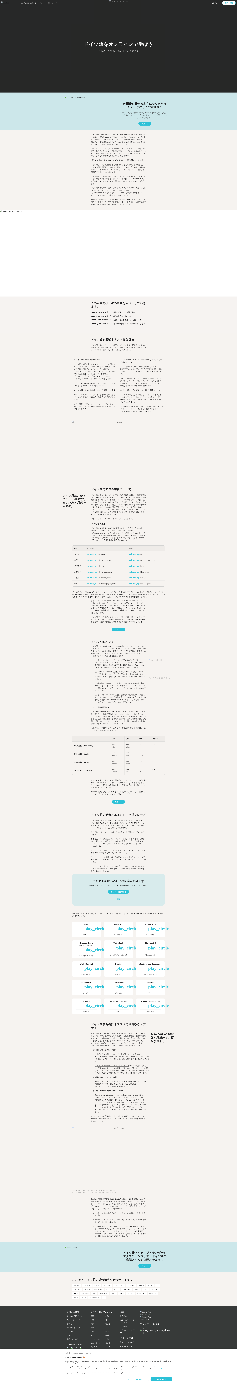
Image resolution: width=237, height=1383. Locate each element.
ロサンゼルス (95, 1339)
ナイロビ (76, 1285)
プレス (69, 1335)
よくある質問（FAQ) (74, 1316)
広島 (107, 1316)
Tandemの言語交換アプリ (101, 199)
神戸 (107, 1320)
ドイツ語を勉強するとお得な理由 (113, 312)
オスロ (108, 1289)
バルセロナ (85, 1294)
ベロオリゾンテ (94, 1298)
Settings (138, 1379)
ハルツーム (155, 1289)
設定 (118, 899)
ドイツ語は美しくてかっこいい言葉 (104, 495)
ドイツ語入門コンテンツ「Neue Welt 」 (130, 1054)
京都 (92, 1323)
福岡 (92, 1316)
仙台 (107, 1331)
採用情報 (70, 1331)
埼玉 (107, 1327)
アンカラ (87, 1289)
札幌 (92, 1331)
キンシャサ (86, 1285)
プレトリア (107, 1285)
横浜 (107, 1335)
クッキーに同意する (118, 892)
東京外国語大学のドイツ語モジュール (111, 1065)
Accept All (161, 1379)
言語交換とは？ (73, 1339)
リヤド (114, 1294)
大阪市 (76, 1294)
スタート (144, 123)
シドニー (108, 1346)
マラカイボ (152, 1294)
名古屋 (108, 1323)
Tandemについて (73, 1320)
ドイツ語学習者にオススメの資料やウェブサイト (118, 324)
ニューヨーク (126, 1289)
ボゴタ (76, 1298)
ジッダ (84, 1298)
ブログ (41, 3)
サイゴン (130, 1294)
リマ (94, 1294)
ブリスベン (77, 1289)
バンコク (93, 1346)
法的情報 (123, 1326)
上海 (107, 1339)
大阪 (92, 1327)
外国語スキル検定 (73, 1327)
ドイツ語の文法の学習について (112, 316)
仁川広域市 (131, 1285)
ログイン (214, 3)
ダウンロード (52, 3)
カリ (157, 1285)
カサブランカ (98, 1289)
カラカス (137, 1289)
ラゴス (116, 1289)
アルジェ (96, 1285)
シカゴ (146, 1289)
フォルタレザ (103, 1294)
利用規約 (123, 1316)
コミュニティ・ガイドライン (128, 1321)
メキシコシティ (119, 1285)
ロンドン (108, 1343)
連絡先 (69, 1323)
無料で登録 (229, 3)
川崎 (92, 1320)
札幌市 (122, 1294)
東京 (92, 1335)
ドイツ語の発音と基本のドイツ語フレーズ (116, 320)
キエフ (150, 1285)
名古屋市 (141, 1285)
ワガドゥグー (141, 1294)
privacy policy (159, 1369)
